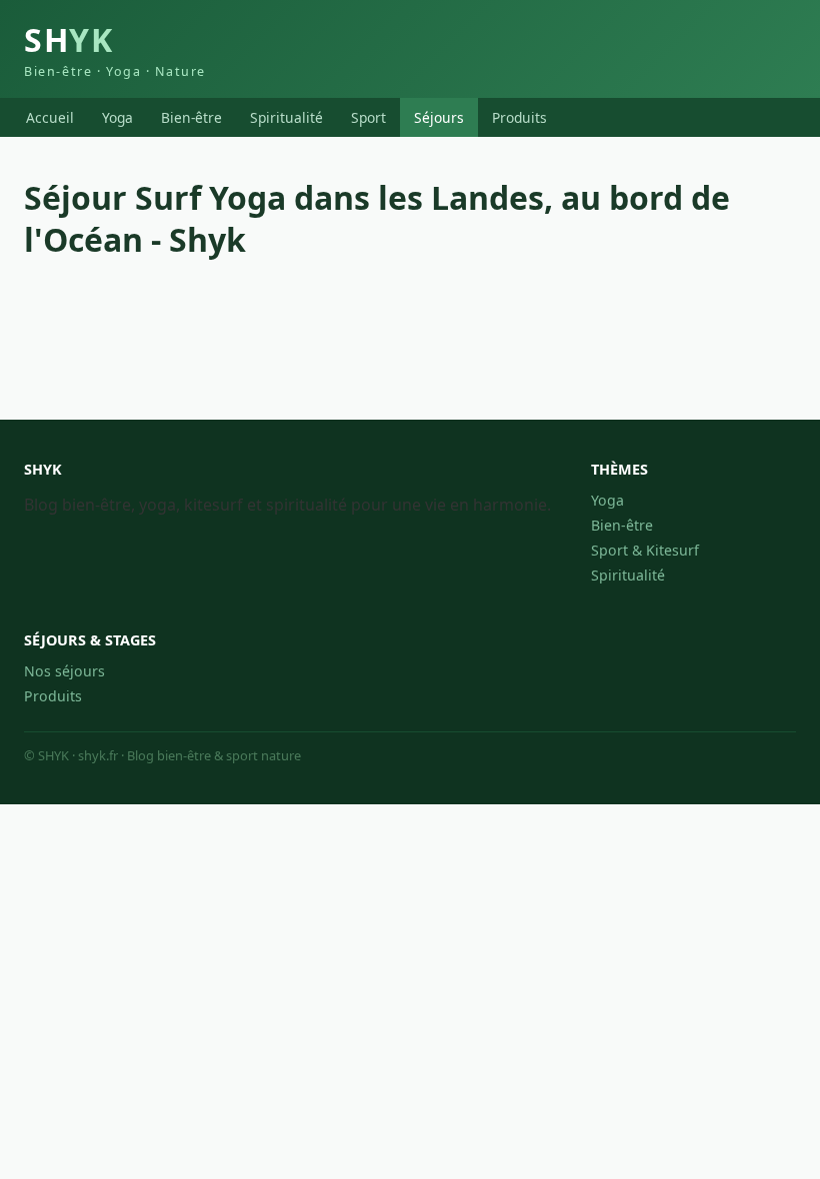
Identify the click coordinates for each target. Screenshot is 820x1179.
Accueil (50, 117)
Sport (368, 117)
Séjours (439, 117)
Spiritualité (286, 117)
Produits (519, 117)
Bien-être (191, 117)
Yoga (117, 117)
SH (115, 49)
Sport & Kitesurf (645, 550)
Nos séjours (64, 670)
